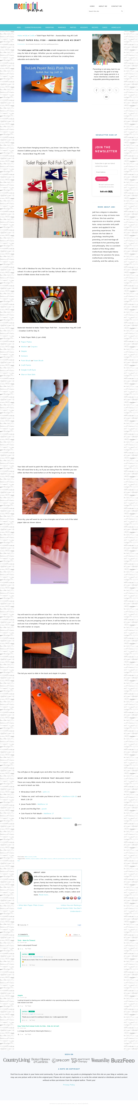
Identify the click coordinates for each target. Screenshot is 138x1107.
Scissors (24, 356)
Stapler (24, 351)
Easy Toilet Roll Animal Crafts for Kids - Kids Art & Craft (38, 1026)
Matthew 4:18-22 (70, 796)
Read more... (44, 895)
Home (20, 35)
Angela (20, 995)
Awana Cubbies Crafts (37, 858)
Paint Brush (26, 360)
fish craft (68, 858)
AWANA (27, 858)
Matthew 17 (49, 813)
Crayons (34, 346)
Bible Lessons (29, 856)
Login (79, 925)
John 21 (46, 792)
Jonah (44, 809)
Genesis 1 (67, 818)
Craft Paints (26, 365)
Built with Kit (106, 191)
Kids (26, 35)
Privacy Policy (69, 1085)
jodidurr (25, 954)
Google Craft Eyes (28, 370)
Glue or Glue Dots (28, 374)
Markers (24, 346)
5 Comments (21, 44)
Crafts (32, 35)
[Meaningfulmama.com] (28, 12)
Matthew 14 (43, 804)
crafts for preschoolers (58, 858)
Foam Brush (38, 360)
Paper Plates (26, 342)
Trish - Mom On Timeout (26, 940)
